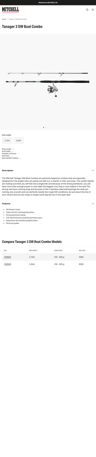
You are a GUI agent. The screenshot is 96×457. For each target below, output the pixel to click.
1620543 (7, 264)
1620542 (7, 257)
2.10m (7, 140)
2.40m (18, 140)
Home (4, 19)
